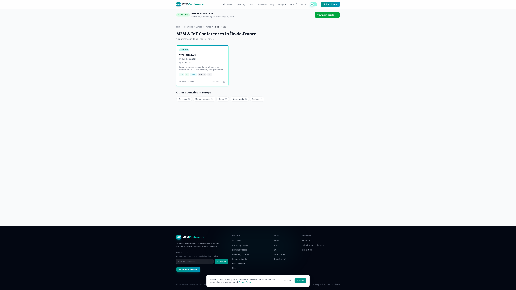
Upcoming (240, 4)
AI (187, 74)
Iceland (257, 99)
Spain (223, 99)
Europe (199, 27)
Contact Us (307, 250)
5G (275, 250)
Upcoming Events (240, 245)
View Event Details (325, 15)
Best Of (293, 4)
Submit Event (330, 4)
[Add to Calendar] (224, 82)
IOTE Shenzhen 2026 (202, 13)
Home (179, 27)
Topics (251, 4)
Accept (300, 280)
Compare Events (239, 259)
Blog (272, 4)
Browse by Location (241, 254)
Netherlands (239, 99)
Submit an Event (190, 269)
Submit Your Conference (313, 245)
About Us (306, 240)
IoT (181, 74)
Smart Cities (279, 254)
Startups (202, 74)
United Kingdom (204, 99)
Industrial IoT (280, 259)
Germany (184, 99)
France (208, 27)
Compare (282, 4)
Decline (287, 280)
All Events (227, 4)
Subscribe (221, 261)
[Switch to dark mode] (313, 4)
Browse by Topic (239, 250)
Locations (262, 4)
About (303, 4)
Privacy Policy (245, 282)
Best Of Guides (239, 263)
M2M (193, 74)
